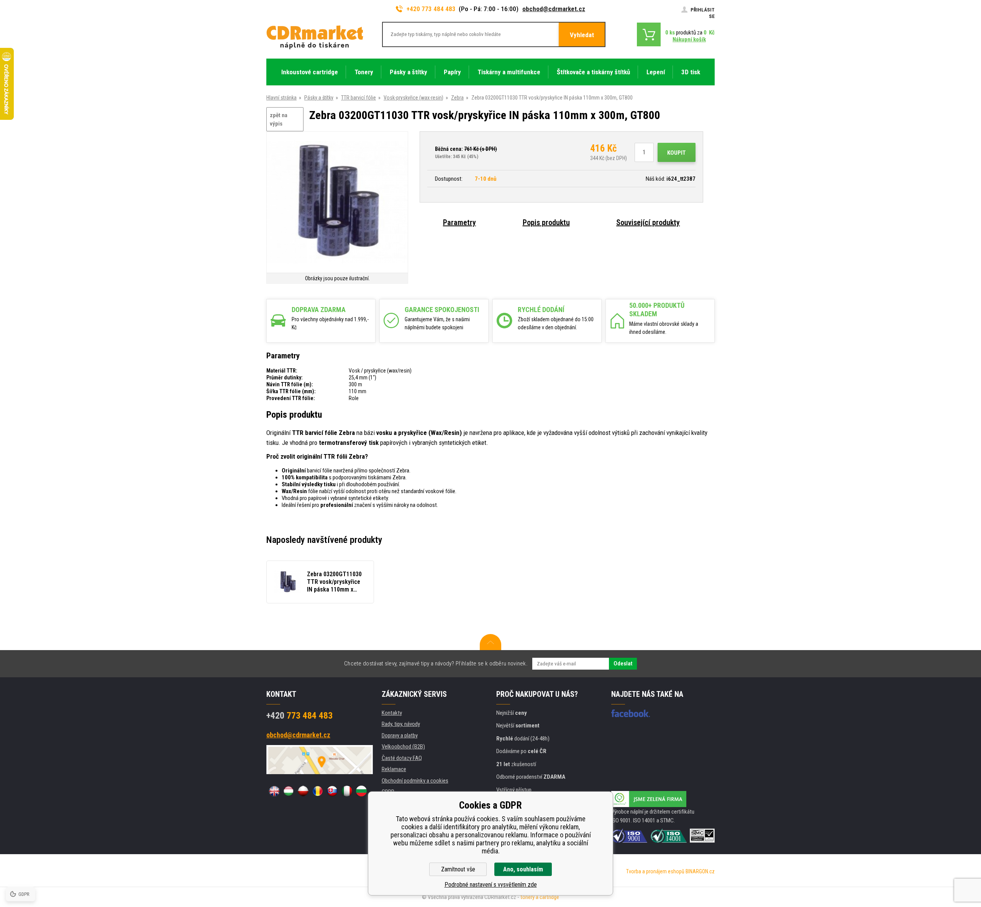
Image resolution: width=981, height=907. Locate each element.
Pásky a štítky (318, 98)
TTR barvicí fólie (358, 98)
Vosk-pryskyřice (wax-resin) (413, 98)
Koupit (676, 152)
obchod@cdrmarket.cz (553, 9)
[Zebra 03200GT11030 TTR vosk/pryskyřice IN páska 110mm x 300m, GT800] (337, 203)
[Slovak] (332, 791)
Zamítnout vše (458, 869)
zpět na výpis (278, 119)
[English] (274, 791)
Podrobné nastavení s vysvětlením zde (491, 884)
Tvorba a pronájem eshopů (655, 871)
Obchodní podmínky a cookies (415, 780)
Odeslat (623, 663)
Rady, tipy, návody (401, 724)
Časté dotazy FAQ (402, 758)
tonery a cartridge (539, 897)
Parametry (459, 222)
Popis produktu (546, 222)
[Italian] (346, 791)
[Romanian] (317, 791)
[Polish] (303, 791)
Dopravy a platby (400, 735)
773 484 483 (299, 715)
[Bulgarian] (361, 791)
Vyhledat (582, 35)
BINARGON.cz (700, 871)
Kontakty (392, 712)
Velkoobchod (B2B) (403, 746)
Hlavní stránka (281, 98)
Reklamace (394, 769)
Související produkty (648, 222)
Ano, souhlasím (523, 869)
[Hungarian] (288, 791)
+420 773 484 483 (431, 9)
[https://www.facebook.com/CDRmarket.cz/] (630, 713)
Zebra (457, 98)
